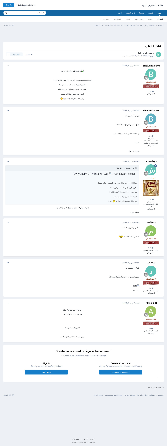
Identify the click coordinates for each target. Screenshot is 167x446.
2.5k (150, 199)
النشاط (150, 13)
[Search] (6, 13)
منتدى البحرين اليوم (153, 4)
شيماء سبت (151, 161)
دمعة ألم (151, 262)
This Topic (16, 13)
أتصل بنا (84, 439)
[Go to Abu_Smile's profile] (150, 311)
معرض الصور (139, 19)
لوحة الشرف (105, 19)
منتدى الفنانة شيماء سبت (131, 56)
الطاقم (128, 19)
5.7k (150, 248)
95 (150, 328)
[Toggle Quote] (135, 168)
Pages (141, 13)
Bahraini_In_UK (151, 110)
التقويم (150, 19)
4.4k (150, 136)
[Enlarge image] (72, 71)
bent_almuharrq (147, 53)
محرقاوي (151, 222)
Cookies (75, 439)
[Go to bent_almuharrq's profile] (158, 54)
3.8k (150, 91)
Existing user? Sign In (26, 5)
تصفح (159, 13)
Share (28, 54)
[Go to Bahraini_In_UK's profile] (150, 118)
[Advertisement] (119, 35)
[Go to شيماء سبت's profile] (150, 169)
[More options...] (7, 65)
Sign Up (9, 5)
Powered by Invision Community (83, 442)
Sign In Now (46, 372)
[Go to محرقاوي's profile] (150, 230)
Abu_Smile (151, 303)
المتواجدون (117, 19)
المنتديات (160, 19)
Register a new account (121, 372)
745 (150, 288)
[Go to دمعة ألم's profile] (150, 271)
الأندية (120, 13)
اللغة (93, 439)
